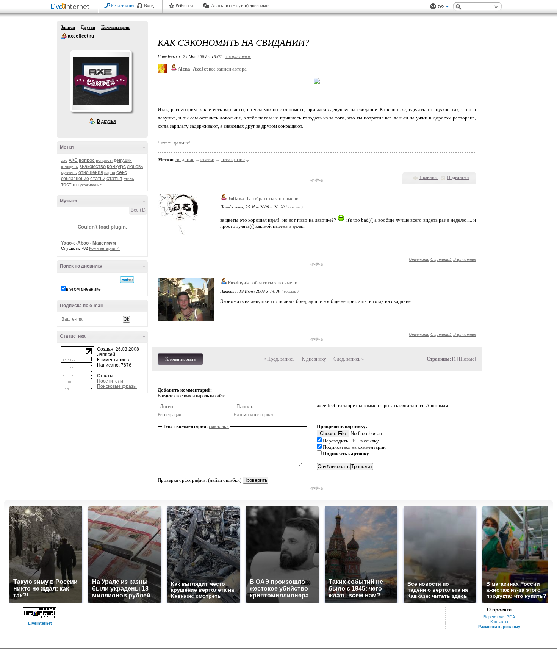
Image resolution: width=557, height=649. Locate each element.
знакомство (93, 166)
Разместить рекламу (499, 626)
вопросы (104, 160)
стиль (129, 179)
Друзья (88, 27)
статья (114, 178)
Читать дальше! (174, 143)
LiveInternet (71, 7)
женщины (69, 167)
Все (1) (138, 210)
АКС (73, 160)
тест (66, 184)
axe (64, 160)
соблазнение (75, 178)
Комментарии (115, 27)
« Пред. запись (278, 359)
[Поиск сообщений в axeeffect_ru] (127, 279)
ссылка (294, 207)
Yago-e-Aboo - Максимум (88, 243)
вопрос (87, 160)
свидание (184, 159)
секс (121, 172)
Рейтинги (184, 5)
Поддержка (433, 6)
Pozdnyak (238, 282)
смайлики (219, 426)
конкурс (116, 166)
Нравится (428, 177)
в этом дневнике (83, 289)
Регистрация (123, 5)
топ (75, 184)
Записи (68, 27)
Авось (217, 5)
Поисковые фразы (117, 386)
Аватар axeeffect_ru (100, 81)
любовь (135, 166)
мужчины (69, 173)
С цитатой (441, 259)
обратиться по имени (276, 198)
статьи (97, 178)
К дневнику (314, 359)
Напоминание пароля (253, 414)
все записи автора (228, 69)
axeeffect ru (64, 36)
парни (109, 173)
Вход (149, 5)
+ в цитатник (238, 56)
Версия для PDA (499, 617)
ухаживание (91, 185)
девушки (123, 160)
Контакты (499, 621)
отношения (90, 172)
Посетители (110, 381)
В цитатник (464, 259)
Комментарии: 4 (104, 248)
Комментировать (180, 359)
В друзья (106, 121)
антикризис (233, 159)
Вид (443, 8)
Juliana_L (239, 198)
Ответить (419, 259)
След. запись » (348, 359)
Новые (467, 359)
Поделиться (458, 177)
